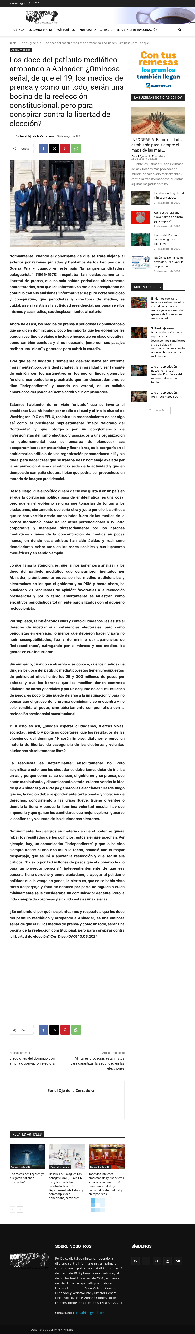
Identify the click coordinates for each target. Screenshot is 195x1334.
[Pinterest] (65, 148)
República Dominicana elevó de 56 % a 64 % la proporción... (169, 262)
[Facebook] (43, 148)
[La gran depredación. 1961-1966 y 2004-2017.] (139, 396)
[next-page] (20, 1209)
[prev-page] (12, 1209)
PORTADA (18, 30)
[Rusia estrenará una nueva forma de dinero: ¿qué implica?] (140, 217)
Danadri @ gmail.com (90, 1313)
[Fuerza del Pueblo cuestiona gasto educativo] (140, 239)
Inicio (13, 43)
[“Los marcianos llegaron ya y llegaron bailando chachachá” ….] (27, 1156)
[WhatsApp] (76, 148)
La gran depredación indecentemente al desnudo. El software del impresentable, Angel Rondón (166, 374)
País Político (65, 30)
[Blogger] (135, 1261)
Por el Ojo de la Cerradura (37, 136)
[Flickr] (157, 1261)
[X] (54, 148)
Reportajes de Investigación (137, 30)
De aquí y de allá (30, 43)
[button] (179, 30)
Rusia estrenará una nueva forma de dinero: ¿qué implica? (169, 217)
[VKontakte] (178, 1261)
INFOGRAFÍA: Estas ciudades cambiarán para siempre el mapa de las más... (157, 144)
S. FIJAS (104, 30)
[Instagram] (167, 1261)
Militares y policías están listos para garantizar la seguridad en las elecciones (97, 1063)
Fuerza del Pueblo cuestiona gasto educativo (165, 239)
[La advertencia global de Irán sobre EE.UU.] (140, 198)
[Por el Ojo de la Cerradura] (13, 136)
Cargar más (157, 410)
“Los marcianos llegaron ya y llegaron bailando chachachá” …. (27, 1178)
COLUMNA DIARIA (40, 30)
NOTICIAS (86, 30)
